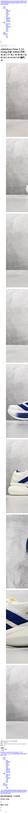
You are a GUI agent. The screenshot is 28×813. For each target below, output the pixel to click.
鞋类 (4, 8)
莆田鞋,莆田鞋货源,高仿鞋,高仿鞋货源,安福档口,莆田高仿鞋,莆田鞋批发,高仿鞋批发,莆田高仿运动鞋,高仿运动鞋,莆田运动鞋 (14, 792)
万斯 (7, 15)
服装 (4, 22)
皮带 (4, 32)
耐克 (7, 9)
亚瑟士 (7, 19)
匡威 (7, 12)
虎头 (7, 31)
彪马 (7, 16)
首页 (4, 6)
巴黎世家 (8, 18)
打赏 (5, 749)
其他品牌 (8, 21)
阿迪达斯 (8, 11)
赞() (2, 749)
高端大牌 (8, 23)
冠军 (7, 29)
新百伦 (7, 13)
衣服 (7, 36)
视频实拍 (5, 34)
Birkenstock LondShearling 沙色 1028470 (10, 752)
